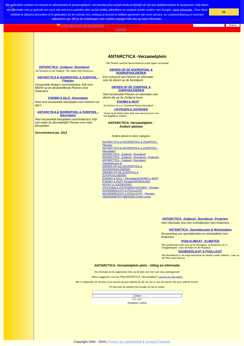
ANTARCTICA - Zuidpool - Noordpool (64, 67)
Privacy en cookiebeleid (125, 341)
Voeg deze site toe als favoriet (82, 26)
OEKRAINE (109, 196)
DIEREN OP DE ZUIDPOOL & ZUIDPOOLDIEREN (131, 89)
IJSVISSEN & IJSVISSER (131, 109)
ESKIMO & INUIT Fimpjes (117, 181)
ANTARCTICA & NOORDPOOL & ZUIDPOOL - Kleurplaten (68, 114)
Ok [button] (224, 12)
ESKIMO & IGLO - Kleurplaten (68, 98)
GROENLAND (141, 181)
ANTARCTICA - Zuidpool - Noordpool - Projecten (130, 157)
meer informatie (182, 9)
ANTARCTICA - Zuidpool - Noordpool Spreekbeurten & (124, 162)
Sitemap (164, 341)
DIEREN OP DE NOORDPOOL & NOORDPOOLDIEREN (131, 71)
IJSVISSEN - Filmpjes (146, 187)
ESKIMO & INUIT (128, 101)
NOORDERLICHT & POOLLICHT (122, 190)
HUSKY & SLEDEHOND (117, 184)
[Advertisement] (18, 89)
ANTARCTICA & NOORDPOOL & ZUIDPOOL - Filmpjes (68, 79)
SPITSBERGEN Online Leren (133, 196)
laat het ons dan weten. (171, 277)
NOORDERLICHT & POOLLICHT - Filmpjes (128, 193)
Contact (120, 29)
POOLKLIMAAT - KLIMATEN (200, 241)
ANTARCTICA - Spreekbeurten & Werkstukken (200, 229)
